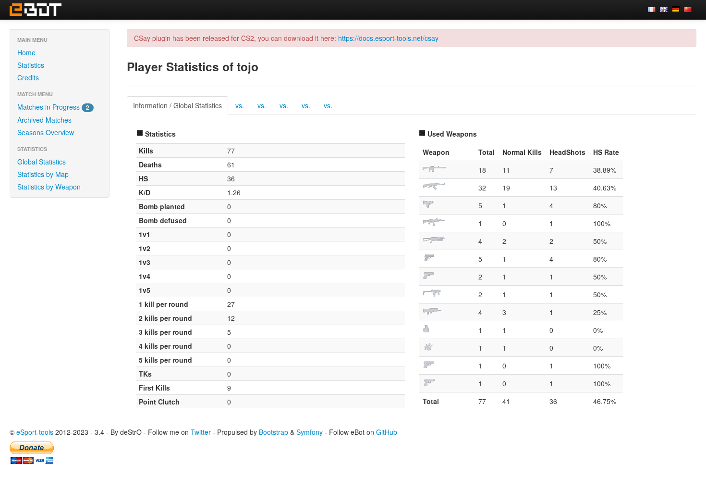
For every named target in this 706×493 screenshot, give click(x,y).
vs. (239, 105)
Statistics (30, 65)
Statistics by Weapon (49, 186)
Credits (28, 77)
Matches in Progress (53, 107)
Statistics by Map (43, 174)
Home (26, 52)
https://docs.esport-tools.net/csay (388, 38)
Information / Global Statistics (177, 105)
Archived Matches (44, 120)
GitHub (386, 432)
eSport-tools (34, 432)
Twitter (201, 432)
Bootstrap (273, 432)
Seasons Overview (45, 132)
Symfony (309, 432)
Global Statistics (41, 161)
